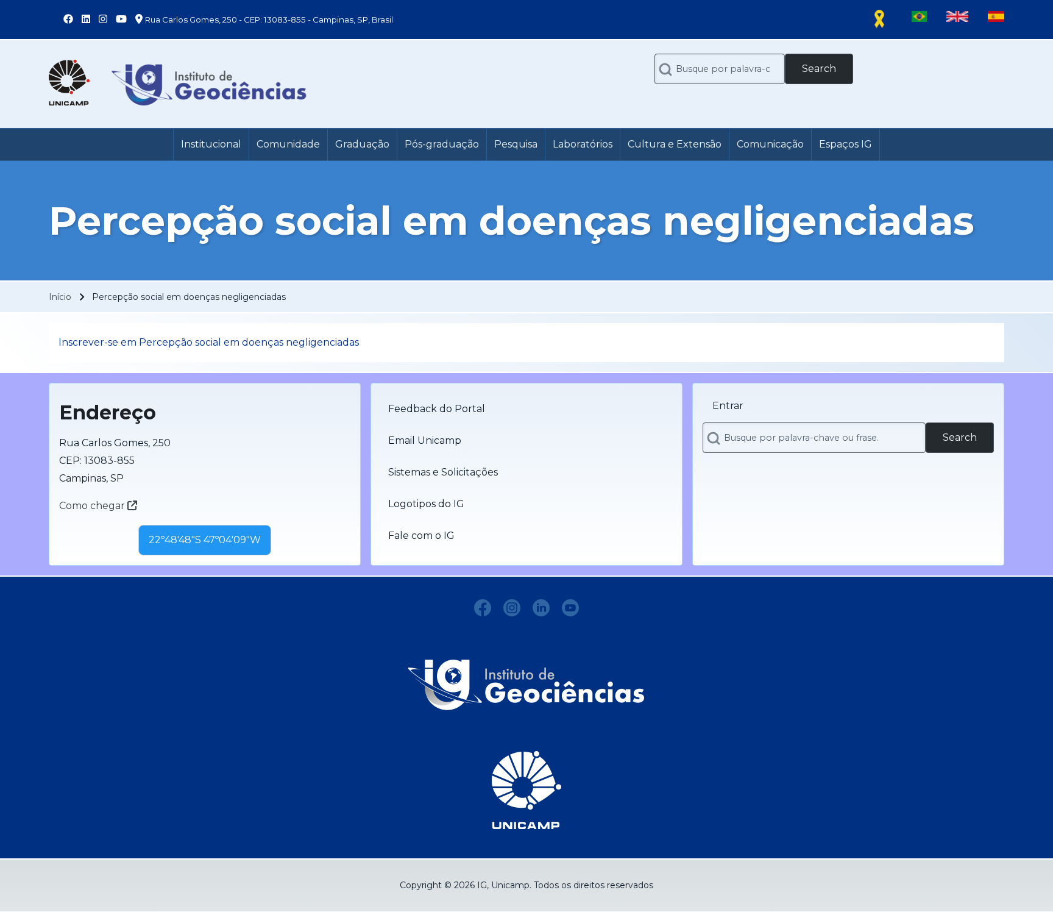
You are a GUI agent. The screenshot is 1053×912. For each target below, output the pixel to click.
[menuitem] (211, 144)
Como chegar (93, 505)
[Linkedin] (541, 608)
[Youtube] (570, 608)
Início (60, 296)
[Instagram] (512, 608)
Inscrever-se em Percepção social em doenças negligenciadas (208, 342)
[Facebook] (482, 608)
